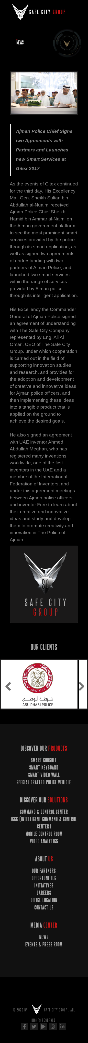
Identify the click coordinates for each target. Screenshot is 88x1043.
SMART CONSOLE (44, 760)
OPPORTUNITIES (44, 878)
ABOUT (44, 858)
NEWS (44, 937)
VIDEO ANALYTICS (44, 841)
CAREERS (44, 892)
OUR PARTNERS (44, 870)
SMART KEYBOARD (44, 767)
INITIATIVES (44, 885)
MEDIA (44, 924)
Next (70, 94)
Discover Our (44, 748)
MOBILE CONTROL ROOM (44, 834)
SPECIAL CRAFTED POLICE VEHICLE (44, 782)
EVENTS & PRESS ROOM (44, 944)
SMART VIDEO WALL (44, 775)
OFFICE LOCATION (44, 900)
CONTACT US (44, 907)
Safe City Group (55, 1009)
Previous (18, 94)
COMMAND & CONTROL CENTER (44, 811)
